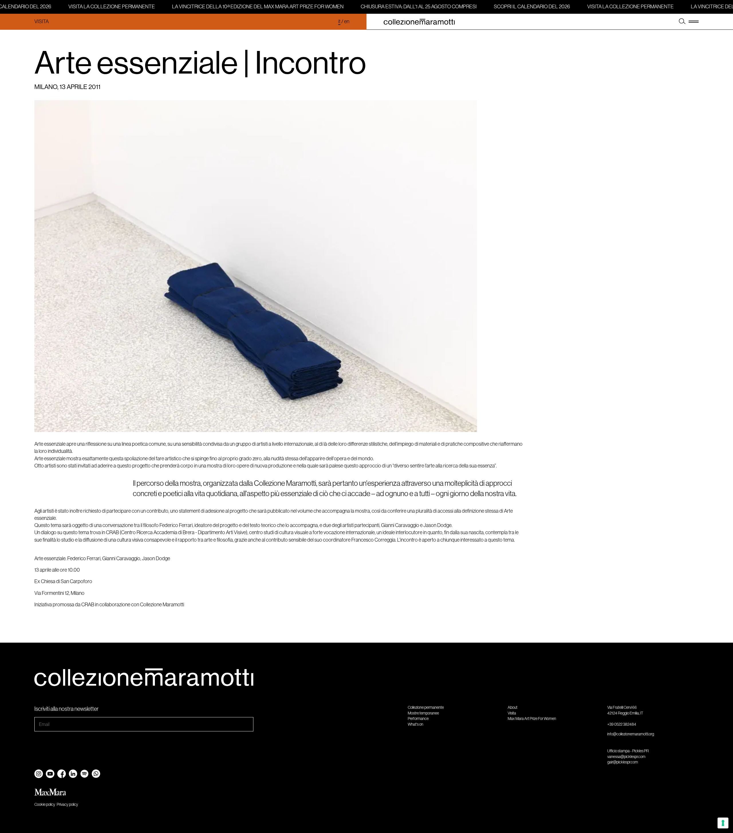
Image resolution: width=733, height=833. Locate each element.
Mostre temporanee (423, 713)
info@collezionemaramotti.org (630, 734)
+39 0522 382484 (621, 724)
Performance (418, 718)
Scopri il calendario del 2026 (528, 6)
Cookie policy (44, 804)
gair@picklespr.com (622, 762)
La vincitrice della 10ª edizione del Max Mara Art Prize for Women (253, 6)
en (346, 21)
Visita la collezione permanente (107, 6)
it (339, 21)
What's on (415, 724)
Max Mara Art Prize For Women (532, 718)
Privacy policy (67, 804)
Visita (41, 21)
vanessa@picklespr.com (626, 756)
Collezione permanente (426, 707)
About (512, 707)
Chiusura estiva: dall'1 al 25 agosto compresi (414, 6)
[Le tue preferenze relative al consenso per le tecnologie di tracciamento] (723, 823)
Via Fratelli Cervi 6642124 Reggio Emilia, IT (625, 710)
